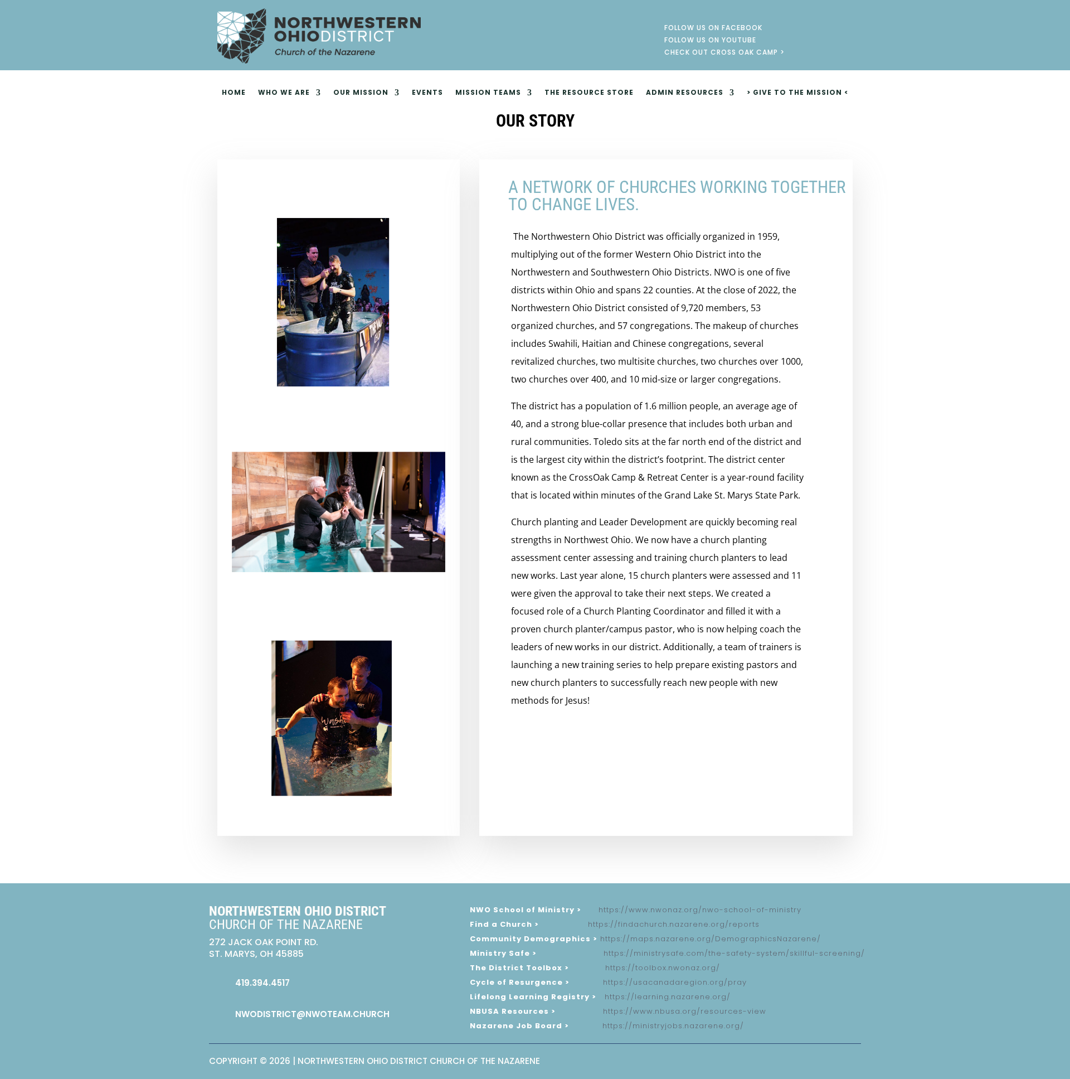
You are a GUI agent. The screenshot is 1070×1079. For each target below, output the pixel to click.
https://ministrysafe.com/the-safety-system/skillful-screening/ (734, 953)
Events (427, 93)
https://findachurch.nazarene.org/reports (674, 924)
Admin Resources (684, 93)
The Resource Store (589, 93)
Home (234, 93)
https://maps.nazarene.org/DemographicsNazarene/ (710, 938)
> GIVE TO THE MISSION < (798, 93)
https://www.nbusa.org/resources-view (684, 1011)
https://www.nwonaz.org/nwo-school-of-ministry (700, 909)
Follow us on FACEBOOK (713, 29)
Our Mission (360, 93)
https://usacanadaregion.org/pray (675, 982)
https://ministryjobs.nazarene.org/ (673, 1025)
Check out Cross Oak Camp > (724, 54)
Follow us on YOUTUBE (710, 41)
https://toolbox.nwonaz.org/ (662, 967)
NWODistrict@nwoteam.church (312, 1014)
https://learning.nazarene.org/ (668, 996)
